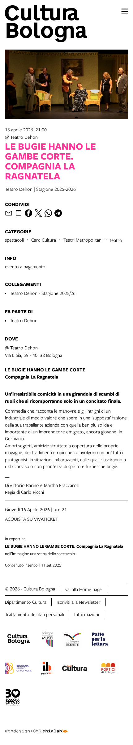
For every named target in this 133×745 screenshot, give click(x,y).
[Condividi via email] (8, 213)
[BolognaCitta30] (13, 698)
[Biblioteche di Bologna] (72, 640)
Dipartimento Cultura (25, 602)
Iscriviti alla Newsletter (79, 602)
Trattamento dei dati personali (34, 614)
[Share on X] (38, 213)
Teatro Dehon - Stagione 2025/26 (42, 293)
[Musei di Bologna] (47, 640)
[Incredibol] (46, 669)
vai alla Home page (83, 589)
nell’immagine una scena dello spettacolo (64, 546)
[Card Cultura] (74, 669)
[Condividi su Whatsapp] (48, 213)
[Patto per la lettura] (100, 640)
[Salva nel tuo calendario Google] (18, 213)
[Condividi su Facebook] (28, 213)
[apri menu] (125, 10)
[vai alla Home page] (66, 23)
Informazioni (86, 614)
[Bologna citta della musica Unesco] (18, 669)
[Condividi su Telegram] (58, 213)
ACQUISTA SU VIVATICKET (31, 519)
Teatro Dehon (23, 320)
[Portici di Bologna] (108, 669)
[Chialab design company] (36, 726)
